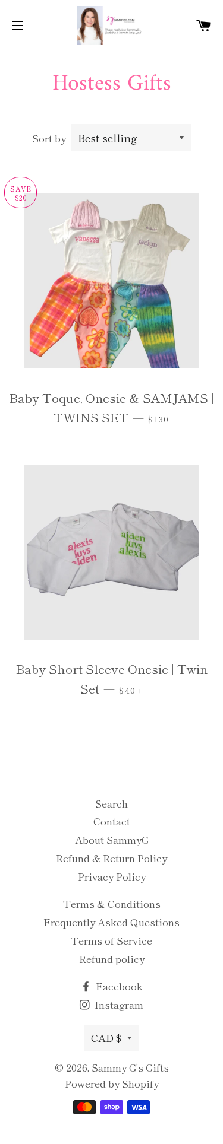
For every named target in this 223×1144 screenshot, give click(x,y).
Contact (111, 820)
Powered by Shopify (112, 1083)
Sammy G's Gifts (130, 1067)
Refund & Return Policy (111, 857)
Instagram (117, 1004)
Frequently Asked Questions (111, 921)
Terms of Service (111, 940)
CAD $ (106, 1037)
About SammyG (112, 839)
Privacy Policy (112, 876)
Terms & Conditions (112, 903)
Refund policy (112, 958)
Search (111, 803)
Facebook (118, 985)
